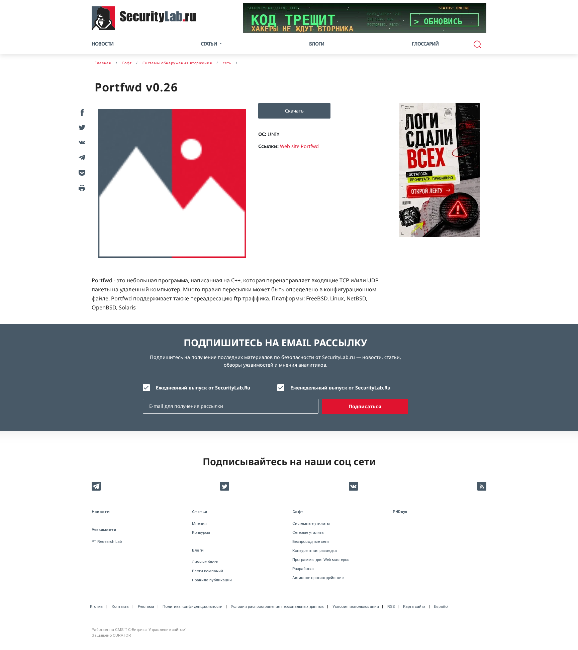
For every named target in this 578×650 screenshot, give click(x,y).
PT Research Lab (107, 541)
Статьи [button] (209, 44)
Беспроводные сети (310, 541)
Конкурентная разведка (314, 550)
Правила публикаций (212, 580)
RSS (391, 606)
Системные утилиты (311, 523)
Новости (102, 44)
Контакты (120, 606)
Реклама (146, 606)
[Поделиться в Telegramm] (80, 157)
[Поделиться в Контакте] (80, 142)
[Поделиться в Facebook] (80, 112)
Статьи (199, 511)
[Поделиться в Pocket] (80, 172)
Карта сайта (414, 606)
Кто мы (96, 606)
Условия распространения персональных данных (277, 606)
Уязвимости (104, 529)
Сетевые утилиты (308, 532)
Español (441, 606)
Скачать (294, 110)
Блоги (316, 44)
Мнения (199, 523)
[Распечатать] (80, 187)
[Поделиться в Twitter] (80, 127)
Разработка (303, 568)
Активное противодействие (318, 577)
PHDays (400, 511)
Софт (297, 511)
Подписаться (365, 406)
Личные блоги (205, 562)
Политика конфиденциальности (192, 606)
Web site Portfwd (299, 146)
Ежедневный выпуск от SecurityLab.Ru (203, 387)
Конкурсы (201, 532)
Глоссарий (425, 44)
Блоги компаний (207, 571)
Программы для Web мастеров (321, 559)
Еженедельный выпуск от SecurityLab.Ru (340, 387)
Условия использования (355, 606)
